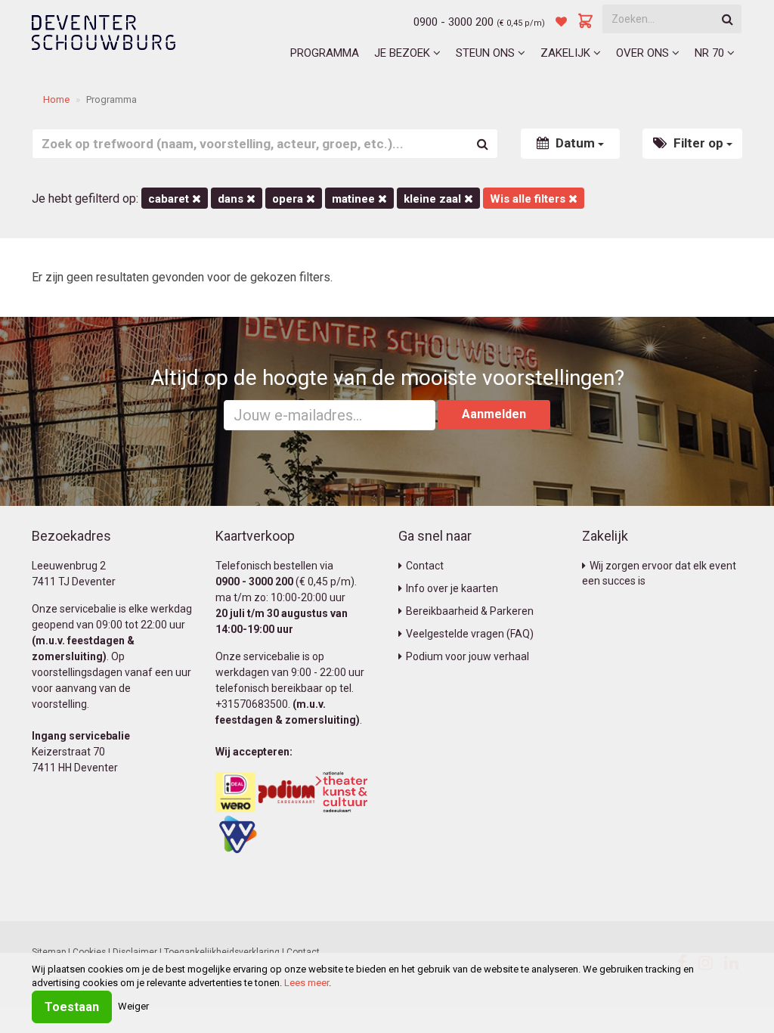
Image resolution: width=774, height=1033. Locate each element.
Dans (232, 199)
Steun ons (487, 53)
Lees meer (306, 982)
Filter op (698, 142)
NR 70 (711, 53)
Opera (289, 199)
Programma (324, 53)
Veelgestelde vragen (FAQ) (470, 634)
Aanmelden (494, 414)
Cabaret (170, 199)
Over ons (644, 53)
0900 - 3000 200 (453, 22)
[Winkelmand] (585, 22)
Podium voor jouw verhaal (467, 656)
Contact (425, 566)
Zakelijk (566, 53)
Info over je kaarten (452, 588)
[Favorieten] (561, 22)
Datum (575, 142)
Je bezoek (403, 53)
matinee (355, 199)
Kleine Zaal (434, 199)
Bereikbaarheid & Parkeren (470, 611)
